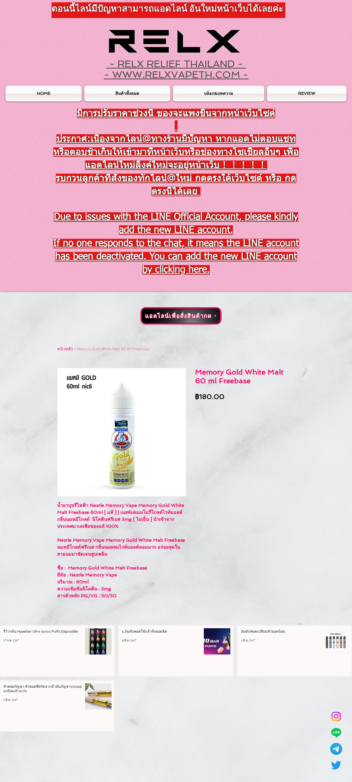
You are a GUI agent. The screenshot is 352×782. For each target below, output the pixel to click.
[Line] (336, 733)
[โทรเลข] (336, 749)
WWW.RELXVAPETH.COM (176, 74)
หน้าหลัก (65, 349)
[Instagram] (336, 716)
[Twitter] (336, 765)
